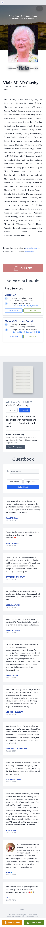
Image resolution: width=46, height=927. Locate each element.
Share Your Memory (15, 447)
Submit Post (23, 487)
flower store (29, 251)
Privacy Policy (16, 917)
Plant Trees (32, 310)
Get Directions (13, 310)
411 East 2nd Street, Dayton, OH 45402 (25, 306)
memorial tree (31, 247)
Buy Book (24, 410)
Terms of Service (29, 917)
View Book (12, 410)
